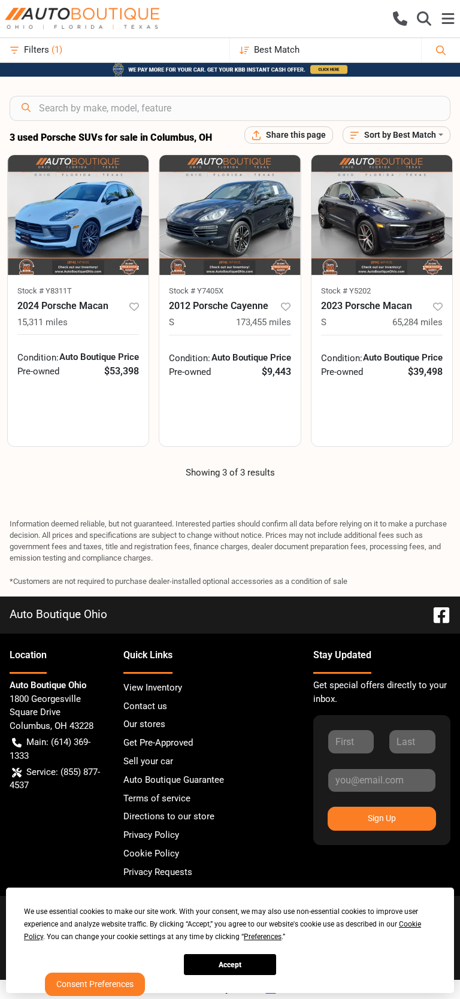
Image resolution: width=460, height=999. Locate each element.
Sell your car (148, 761)
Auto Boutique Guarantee (173, 779)
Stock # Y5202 (346, 290)
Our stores (144, 724)
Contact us (145, 706)
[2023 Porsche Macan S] (381, 215)
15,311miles (42, 322)
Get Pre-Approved (158, 742)
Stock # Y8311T (44, 290)
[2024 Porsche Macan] (78, 215)
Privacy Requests (157, 872)
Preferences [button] (263, 937)
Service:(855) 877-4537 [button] (55, 779)
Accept (230, 965)
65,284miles (417, 322)
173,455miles (263, 322)
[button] (400, 19)
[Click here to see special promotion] (230, 68)
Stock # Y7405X (196, 290)
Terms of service (156, 798)
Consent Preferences (95, 984)
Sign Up (382, 818)
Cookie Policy (151, 853)
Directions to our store (168, 816)
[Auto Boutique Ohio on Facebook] (436, 614)
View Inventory (152, 687)
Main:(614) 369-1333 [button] (50, 749)
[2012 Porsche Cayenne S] (229, 215)
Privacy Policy (151, 835)
